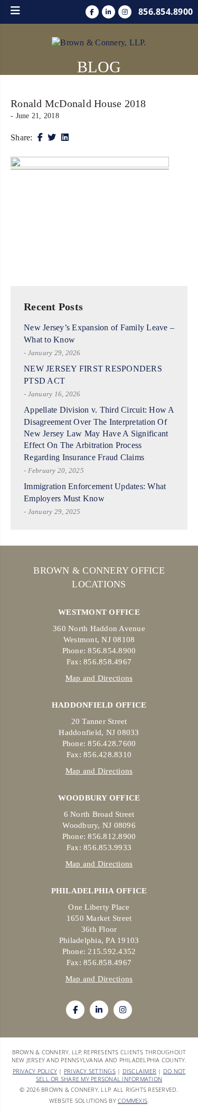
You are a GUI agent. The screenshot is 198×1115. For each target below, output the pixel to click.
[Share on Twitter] (52, 137)
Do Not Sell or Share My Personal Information (111, 1075)
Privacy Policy (35, 1071)
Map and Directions (99, 678)
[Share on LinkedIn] (65, 137)
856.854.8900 (165, 11)
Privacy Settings (90, 1071)
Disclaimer (139, 1071)
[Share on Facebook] (40, 137)
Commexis (132, 1100)
